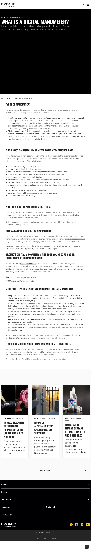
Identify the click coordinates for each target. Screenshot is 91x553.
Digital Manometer (28, 264)
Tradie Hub (50, 507)
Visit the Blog (44, 470)
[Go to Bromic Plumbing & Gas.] (2, 98)
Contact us (7, 515)
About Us (6, 507)
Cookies (53, 538)
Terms (37, 538)
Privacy (45, 538)
